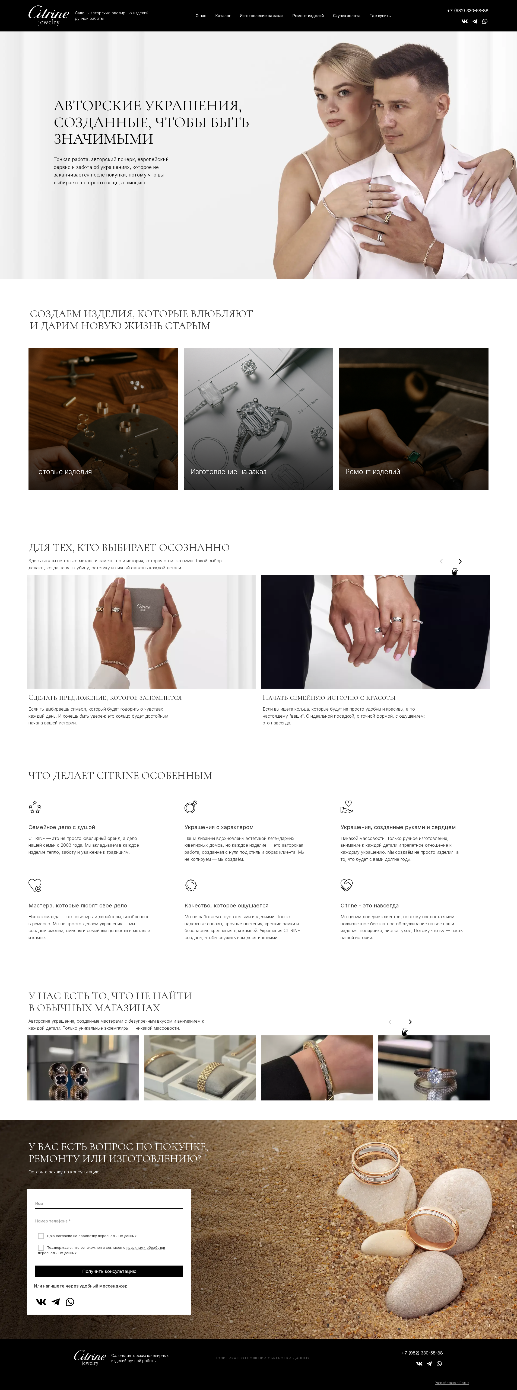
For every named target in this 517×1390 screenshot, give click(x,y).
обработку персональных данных (107, 1236)
